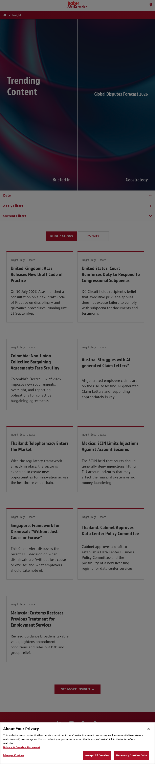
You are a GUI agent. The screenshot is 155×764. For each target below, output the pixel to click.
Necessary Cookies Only (131, 755)
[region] (77, 743)
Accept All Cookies (97, 755)
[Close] (148, 728)
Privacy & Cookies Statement (21, 747)
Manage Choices (13, 755)
